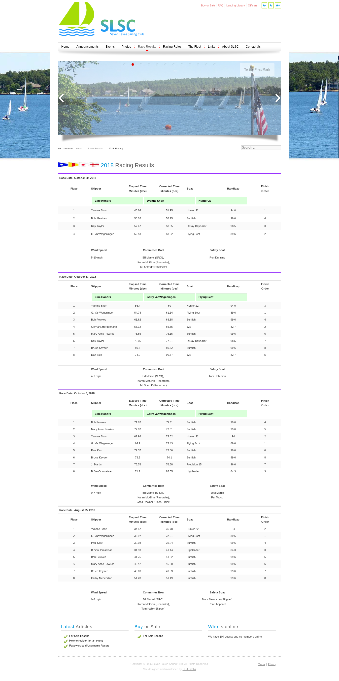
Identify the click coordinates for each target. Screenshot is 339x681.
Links (211, 46)
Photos (126, 46)
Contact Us (253, 46)
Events (110, 46)
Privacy (272, 664)
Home (65, 46)
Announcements (87, 46)
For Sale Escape (153, 635)
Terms (261, 664)
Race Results (147, 46)
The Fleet (194, 46)
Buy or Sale (208, 5)
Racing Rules (172, 46)
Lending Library (235, 5)
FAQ (220, 5)
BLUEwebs (189, 669)
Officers (253, 5)
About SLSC (230, 46)
